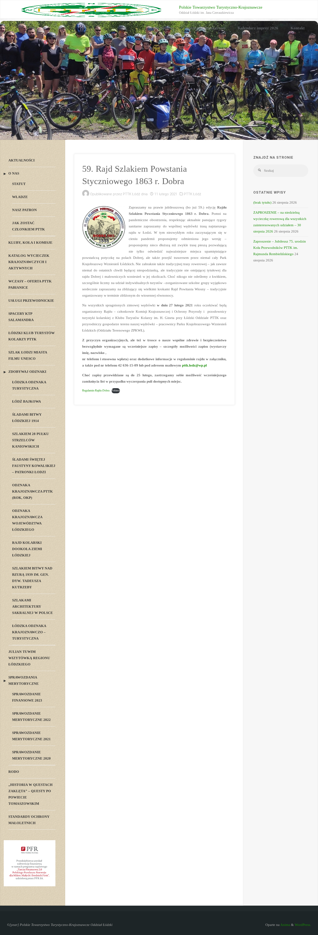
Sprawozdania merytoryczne (23, 680)
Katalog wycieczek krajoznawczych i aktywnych (28, 262)
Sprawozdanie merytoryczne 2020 (31, 755)
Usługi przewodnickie (31, 300)
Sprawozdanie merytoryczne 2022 (31, 717)
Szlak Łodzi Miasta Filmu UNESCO (27, 355)
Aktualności (21, 160)
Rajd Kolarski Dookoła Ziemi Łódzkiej (27, 549)
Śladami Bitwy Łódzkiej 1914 (26, 418)
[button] (155, 133)
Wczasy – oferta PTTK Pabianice (30, 284)
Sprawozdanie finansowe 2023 (27, 697)
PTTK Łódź (192, 194)
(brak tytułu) (262, 202)
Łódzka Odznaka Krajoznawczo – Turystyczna (29, 632)
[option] (159, 80)
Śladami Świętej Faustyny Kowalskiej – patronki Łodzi (33, 466)
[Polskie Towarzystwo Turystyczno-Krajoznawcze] (91, 9)
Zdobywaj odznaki (27, 371)
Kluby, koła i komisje (30, 242)
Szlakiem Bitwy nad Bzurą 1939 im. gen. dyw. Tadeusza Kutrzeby (32, 577)
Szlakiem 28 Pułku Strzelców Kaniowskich (30, 440)
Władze (20, 197)
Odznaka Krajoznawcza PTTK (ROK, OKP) (32, 491)
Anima (285, 925)
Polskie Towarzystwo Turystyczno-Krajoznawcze (220, 7)
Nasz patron (24, 210)
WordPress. (303, 925)
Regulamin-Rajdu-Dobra (95, 390)
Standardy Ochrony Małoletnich (28, 820)
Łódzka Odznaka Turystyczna (29, 385)
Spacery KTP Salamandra (21, 317)
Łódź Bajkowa (26, 401)
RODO (13, 772)
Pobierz (116, 390)
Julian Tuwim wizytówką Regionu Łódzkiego (29, 658)
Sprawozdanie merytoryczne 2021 (31, 736)
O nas (13, 173)
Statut (19, 184)
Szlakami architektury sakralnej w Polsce (32, 606)
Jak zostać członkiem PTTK (28, 226)
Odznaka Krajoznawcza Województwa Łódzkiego (27, 520)
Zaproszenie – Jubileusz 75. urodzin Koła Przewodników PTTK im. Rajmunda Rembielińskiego (279, 248)
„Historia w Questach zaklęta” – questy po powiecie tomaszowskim (30, 794)
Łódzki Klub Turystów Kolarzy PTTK (31, 336)
